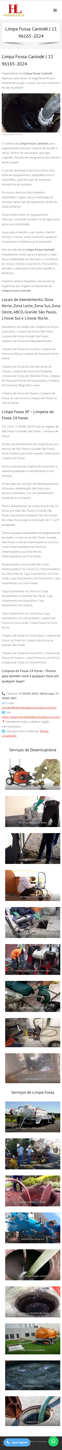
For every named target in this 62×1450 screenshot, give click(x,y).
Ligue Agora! (19, 1442)
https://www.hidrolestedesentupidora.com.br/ (31, 717)
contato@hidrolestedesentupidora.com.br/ (29, 708)
